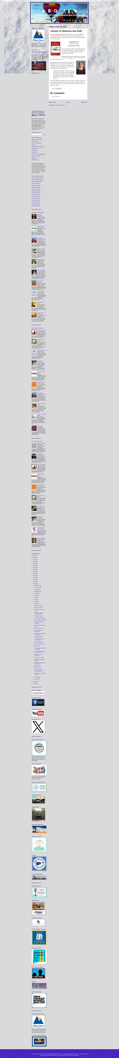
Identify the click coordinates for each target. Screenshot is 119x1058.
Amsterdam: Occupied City (40, 362)
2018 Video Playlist (36, 194)
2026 (34, 555)
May (35, 599)
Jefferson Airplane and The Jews (41, 383)
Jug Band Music (37, 665)
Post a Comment (55, 96)
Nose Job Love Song (38, 628)
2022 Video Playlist (36, 187)
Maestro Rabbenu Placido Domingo (41, 539)
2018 (34, 571)
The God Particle (41, 506)
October (36, 589)
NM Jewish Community (37, 146)
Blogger (77, 1055)
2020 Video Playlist (36, 190)
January (36, 679)
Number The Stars (38, 607)
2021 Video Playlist (36, 189)
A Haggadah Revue (58, 59)
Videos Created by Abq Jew (38, 177)
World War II (34, 159)
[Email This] (55, 88)
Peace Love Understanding (37, 154)
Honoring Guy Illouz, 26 (40, 281)
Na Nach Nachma (41, 291)
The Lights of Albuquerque (39, 52)
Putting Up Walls (40, 259)
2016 (34, 575)
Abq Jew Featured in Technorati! (38, 631)
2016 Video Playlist (36, 198)
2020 (34, 567)
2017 (34, 573)
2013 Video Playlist (36, 204)
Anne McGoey (60, 35)
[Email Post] (53, 88)
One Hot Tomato (37, 668)
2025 (34, 557)
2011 (34, 681)
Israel (33, 144)
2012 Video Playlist (36, 205)
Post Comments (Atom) (60, 105)
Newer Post (52, 102)
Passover (34, 152)
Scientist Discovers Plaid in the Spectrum (40, 634)
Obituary (33, 148)
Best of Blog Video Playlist (37, 179)
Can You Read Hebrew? (39, 643)
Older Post (84, 102)
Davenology (36, 646)
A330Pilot (67, 1055)
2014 (34, 579)
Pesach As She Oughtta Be (40, 620)
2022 (34, 563)
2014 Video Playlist (36, 202)
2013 (34, 581)
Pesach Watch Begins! (39, 641)
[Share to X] (58, 88)
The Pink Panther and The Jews (41, 528)
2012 (34, 583)
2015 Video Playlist (36, 200)
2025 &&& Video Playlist (37, 181)
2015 (34, 577)
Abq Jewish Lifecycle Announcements (38, 613)
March (35, 603)
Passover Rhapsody (38, 605)
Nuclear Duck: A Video (39, 657)
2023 (34, 561)
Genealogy (34, 141)
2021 (34, 565)
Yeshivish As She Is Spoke (39, 617)
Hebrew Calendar (35, 143)
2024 (34, 559)
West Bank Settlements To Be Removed (39, 663)
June (35, 597)
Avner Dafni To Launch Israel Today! (39, 639)
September (36, 591)
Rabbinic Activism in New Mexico (41, 444)
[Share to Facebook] (59, 88)
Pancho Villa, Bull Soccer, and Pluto (41, 249)
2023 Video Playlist (36, 185)
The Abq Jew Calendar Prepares (41, 239)
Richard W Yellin (35, 156)
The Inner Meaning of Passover (38, 623)
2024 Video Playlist (36, 183)
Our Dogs (34, 150)
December (36, 585)
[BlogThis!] (57, 88)
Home (68, 102)
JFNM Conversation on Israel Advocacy (39, 671)
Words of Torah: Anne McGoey (40, 227)
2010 (34, 683)
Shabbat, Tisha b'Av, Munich (40, 313)
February (36, 676)
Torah (33, 157)
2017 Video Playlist (36, 196)
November (36, 587)
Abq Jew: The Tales (36, 139)
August (36, 593)
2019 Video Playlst (36, 192)
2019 (34, 569)
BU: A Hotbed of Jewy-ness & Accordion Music (40, 652)
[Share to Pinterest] (61, 88)
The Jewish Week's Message (38, 655)
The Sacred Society (38, 615)
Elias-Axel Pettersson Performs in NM (40, 215)
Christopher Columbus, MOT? (41, 455)
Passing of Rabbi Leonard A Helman (41, 271)
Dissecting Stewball (41, 330)
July (35, 595)
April (35, 601)
